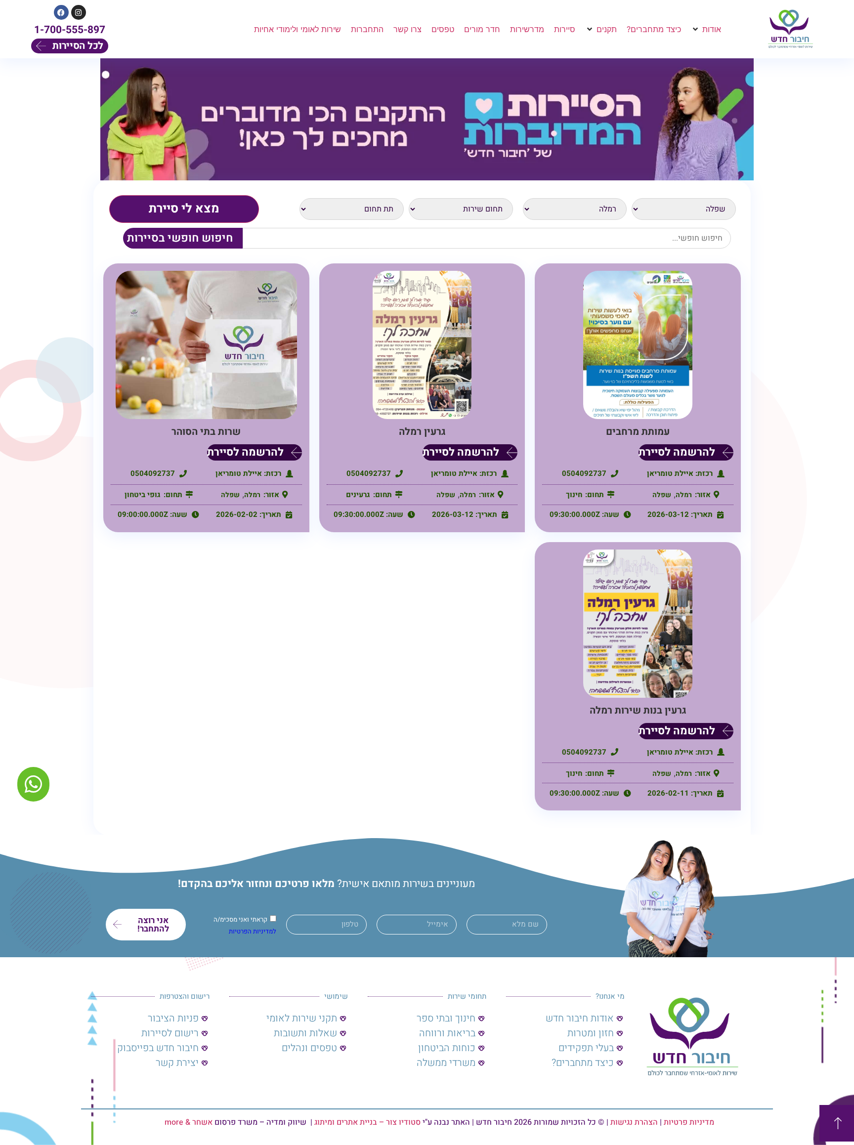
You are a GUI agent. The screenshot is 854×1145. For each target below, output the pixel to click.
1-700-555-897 (69, 30)
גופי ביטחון (143, 494)
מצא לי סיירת (184, 209)
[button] (706, 29)
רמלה (684, 495)
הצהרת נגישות (634, 1122)
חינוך (574, 494)
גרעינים (358, 494)
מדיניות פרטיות (689, 1122)
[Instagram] (78, 12)
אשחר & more (189, 1122)
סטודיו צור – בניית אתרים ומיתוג (367, 1122)
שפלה (661, 495)
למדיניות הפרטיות (252, 931)
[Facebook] (61, 12)
